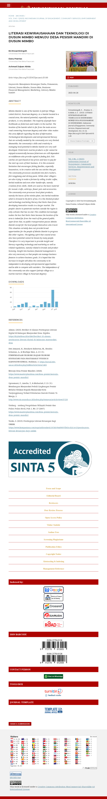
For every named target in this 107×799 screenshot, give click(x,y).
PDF (71, 77)
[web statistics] (15, 775)
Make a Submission (20, 724)
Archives (20, 16)
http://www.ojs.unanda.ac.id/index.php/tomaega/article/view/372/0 (38, 399)
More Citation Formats (79, 141)
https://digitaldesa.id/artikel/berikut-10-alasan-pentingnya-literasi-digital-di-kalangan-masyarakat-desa (33, 339)
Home (11, 16)
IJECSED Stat (15, 777)
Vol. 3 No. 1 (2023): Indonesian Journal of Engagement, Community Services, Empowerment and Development (52, 19)
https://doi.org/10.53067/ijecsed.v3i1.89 (30, 77)
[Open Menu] (8, 5)
